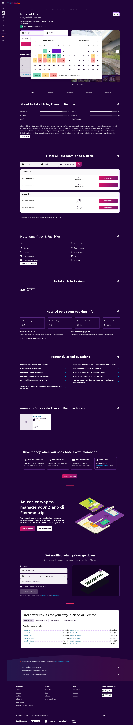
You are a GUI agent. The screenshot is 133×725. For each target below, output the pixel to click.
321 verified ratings (39, 26)
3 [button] (97, 51)
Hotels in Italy (43, 10)
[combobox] (45, 570)
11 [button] (58, 56)
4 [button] (58, 51)
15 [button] (44, 60)
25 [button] (58, 65)
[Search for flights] (3, 9)
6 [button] (35, 56)
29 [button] (44, 70)
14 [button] (40, 60)
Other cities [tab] (28, 620)
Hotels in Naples (75, 638)
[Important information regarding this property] (118, 311)
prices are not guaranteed (62, 661)
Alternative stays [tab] (41, 620)
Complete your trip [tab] (70, 620)
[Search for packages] (3, 21)
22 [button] (44, 65)
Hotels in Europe (33, 10)
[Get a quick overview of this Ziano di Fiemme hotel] (118, 104)
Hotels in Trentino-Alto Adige (57, 10)
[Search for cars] (3, 17)
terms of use (45, 595)
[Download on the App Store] (107, 695)
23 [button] (49, 65)
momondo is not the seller (31, 667)
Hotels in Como (75, 644)
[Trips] (3, 31)
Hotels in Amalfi (28, 635)
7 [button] (83, 56)
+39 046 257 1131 (26, 24)
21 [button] (40, 65)
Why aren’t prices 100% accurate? (34, 674)
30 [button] (49, 70)
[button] (3, 3)
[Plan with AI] (3, 25)
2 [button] (49, 51)
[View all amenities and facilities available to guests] (118, 236)
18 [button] (58, 60)
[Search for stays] (3, 13)
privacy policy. (55, 595)
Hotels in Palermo (28, 641)
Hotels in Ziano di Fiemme (74, 10)
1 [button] (44, 51)
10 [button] (54, 56)
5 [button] (63, 51)
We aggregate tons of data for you (34, 670)
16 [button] (49, 60)
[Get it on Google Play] (107, 690)
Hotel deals (23, 10)
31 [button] (98, 70)
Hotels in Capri (27, 644)
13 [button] (35, 60)
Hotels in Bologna (75, 641)
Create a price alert (102, 465)
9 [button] (49, 56)
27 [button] (35, 70)
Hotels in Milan (74, 630)
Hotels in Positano (75, 635)
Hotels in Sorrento (28, 638)
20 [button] (35, 65)
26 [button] (63, 65)
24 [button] (54, 65)
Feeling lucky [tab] (55, 620)
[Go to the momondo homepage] (13, 3)
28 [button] (40, 70)
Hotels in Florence (76, 633)
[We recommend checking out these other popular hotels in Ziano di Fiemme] (118, 408)
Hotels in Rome (28, 630)
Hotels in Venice (28, 633)
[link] (69, 476)
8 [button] (44, 56)
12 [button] (63, 56)
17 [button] (54, 60)
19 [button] (63, 60)
